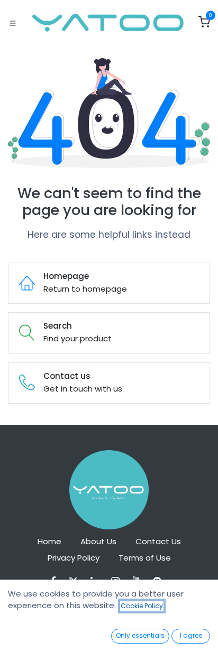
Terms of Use (145, 557)
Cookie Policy (142, 605)
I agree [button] (191, 635)
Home (49, 541)
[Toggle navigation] (12, 22)
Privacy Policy (73, 557)
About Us (98, 541)
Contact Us (158, 541)
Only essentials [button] (140, 635)
